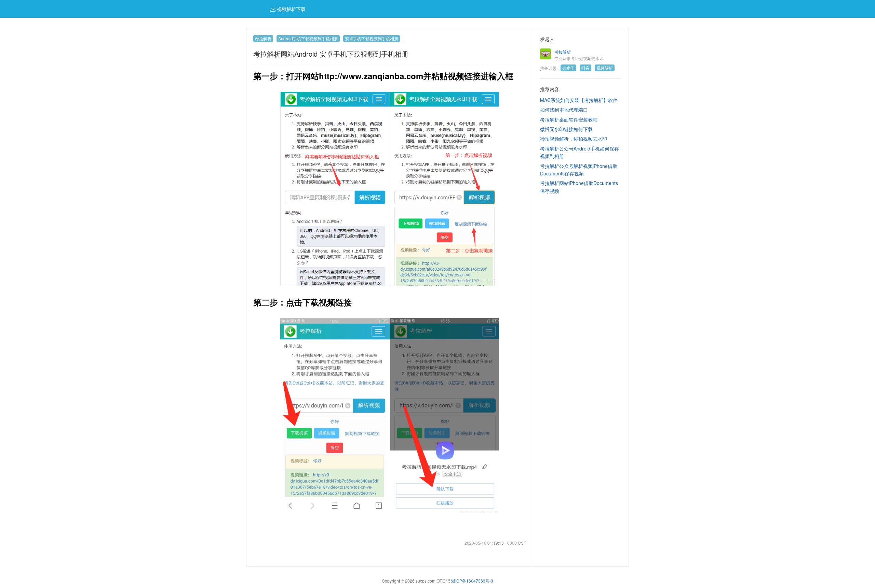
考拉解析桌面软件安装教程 (568, 119)
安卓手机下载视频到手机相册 (371, 38)
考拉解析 (263, 38)
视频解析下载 (290, 8)
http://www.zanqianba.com (371, 76)
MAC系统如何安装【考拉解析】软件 (579, 100)
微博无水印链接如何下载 (566, 129)
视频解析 (604, 68)
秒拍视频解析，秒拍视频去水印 (573, 138)
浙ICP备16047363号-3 (472, 581)
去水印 (568, 68)
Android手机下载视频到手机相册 (308, 38)
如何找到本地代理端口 (564, 109)
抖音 (585, 68)
